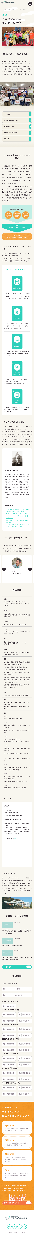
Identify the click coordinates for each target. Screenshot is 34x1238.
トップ (4, 9)
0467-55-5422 (10, 624)
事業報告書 (10, 1014)
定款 (18, 989)
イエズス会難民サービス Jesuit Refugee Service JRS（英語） (17, 510)
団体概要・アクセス (10, 126)
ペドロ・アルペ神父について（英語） (17, 513)
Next (30, 569)
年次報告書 (10, 1006)
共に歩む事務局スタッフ (11, 120)
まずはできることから (11, 1203)
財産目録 (26, 1021)
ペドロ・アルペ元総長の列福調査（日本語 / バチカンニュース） (17, 525)
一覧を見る (8, 967)
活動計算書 (26, 1014)
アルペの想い (8, 114)
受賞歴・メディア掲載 (10, 133)
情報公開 (6, 139)
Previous (4, 569)
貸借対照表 (10, 1021)
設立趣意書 (18, 995)
